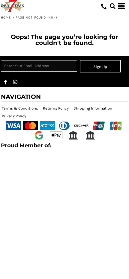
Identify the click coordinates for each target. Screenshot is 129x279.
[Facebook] (6, 82)
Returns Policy (56, 108)
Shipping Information (93, 108)
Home (6, 17)
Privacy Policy (14, 116)
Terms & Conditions (20, 108)
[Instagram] (15, 82)
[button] (113, 6)
